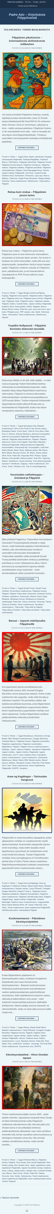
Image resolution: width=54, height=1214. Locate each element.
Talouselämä (13, 315)
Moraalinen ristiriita (23, 763)
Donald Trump (29, 588)
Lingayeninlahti (43, 902)
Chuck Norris (22, 431)
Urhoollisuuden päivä (10, 910)
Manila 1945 (23, 760)
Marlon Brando (7, 450)
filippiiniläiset (7, 747)
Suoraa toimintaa (25, 461)
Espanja (5, 296)
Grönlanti (5, 596)
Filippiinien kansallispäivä (29, 894)
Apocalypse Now (30, 426)
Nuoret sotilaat (41, 453)
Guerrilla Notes (22, 304)
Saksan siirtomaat (29, 602)
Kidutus (42, 1038)
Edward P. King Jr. (24, 891)
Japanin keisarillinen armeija (32, 1168)
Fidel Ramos (13, 162)
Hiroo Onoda (21, 1162)
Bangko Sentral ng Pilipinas (34, 293)
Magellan (36, 307)
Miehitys (5, 178)
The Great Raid (46, 1044)
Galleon (12, 304)
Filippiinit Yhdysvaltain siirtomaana (23, 594)
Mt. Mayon (31, 453)
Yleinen (12, 157)
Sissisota (5, 1176)
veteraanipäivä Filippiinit (28, 910)
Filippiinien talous (27, 301)
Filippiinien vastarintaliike (32, 744)
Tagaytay (24, 464)
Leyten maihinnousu (29, 757)
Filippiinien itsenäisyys (32, 165)
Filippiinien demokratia (27, 162)
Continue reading (27, 148)
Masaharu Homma (28, 1041)
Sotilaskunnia (26, 1176)
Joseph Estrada (40, 173)
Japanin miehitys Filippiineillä (13, 173)
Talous (4, 315)
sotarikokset (17, 1044)
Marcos (46, 176)
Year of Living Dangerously (36, 466)
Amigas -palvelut (39, 2)
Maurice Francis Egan (38, 596)
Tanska (48, 602)
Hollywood (41, 442)
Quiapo (44, 456)
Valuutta (5, 317)
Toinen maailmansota (18, 181)
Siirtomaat (45, 312)
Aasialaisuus (28, 736)
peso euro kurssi (39, 309)
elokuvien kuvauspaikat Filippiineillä (15, 437)
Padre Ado (13, 178)
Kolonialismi (19, 176)
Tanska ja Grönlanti (9, 604)
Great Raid (32, 442)
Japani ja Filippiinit (24, 749)
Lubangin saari (31, 1171)
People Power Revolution (27, 178)
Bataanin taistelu (21, 889)
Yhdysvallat (19, 607)
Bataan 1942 (7, 739)
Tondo (10, 466)
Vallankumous (32, 181)
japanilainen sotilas (43, 1165)
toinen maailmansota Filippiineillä (37, 908)
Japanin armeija (20, 1036)
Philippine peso (13, 312)
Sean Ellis (37, 458)
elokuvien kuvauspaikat (41, 434)
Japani (13, 749)
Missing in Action (19, 453)
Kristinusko (29, 176)
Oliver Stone (6, 456)
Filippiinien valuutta (42, 301)
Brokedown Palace (9, 431)
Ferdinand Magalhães (31, 160)
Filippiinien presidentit (33, 168)
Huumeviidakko (8, 447)
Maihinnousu (7, 760)
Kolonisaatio (24, 596)
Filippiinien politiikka (16, 168)
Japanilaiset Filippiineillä (41, 749)
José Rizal (29, 173)
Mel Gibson (43, 450)
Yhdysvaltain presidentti (30, 610)
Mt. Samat (29, 905)
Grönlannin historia (44, 594)
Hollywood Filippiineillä (10, 445)
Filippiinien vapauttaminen (12, 744)
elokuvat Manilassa (23, 434)
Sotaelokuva (13, 461)
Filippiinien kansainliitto (40, 741)
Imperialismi (14, 596)
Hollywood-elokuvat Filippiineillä (32, 445)
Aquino (31, 157)
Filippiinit (18, 170)
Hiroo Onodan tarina (21, 1165)
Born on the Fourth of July (24, 429)
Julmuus (22, 1038)
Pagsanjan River (27, 456)
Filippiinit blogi (7, 899)
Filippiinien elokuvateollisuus (20, 439)
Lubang (10, 1171)
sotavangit (35, 1044)
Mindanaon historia (17, 599)
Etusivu (28, 2)
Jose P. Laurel (18, 755)
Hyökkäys (6, 749)
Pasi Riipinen (36, 48)
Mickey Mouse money (10, 309)
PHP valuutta (25, 312)
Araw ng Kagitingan (31, 883)
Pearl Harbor (45, 763)
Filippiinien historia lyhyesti (12, 165)
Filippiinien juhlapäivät (10, 894)
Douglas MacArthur (40, 739)
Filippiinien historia (44, 162)
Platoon (37, 456)
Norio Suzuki (18, 1173)
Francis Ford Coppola (19, 442)
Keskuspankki (20, 307)
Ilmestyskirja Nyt (21, 447)
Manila (15, 760)
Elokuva (12, 434)
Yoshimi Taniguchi (9, 1181)
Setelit (37, 312)
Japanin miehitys (8, 752)
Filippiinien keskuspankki (18, 296)
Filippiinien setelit (12, 301)
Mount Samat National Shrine (13, 905)
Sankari (41, 1173)
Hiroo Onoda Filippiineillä (36, 1162)
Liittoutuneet (42, 757)
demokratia (39, 157)
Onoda (26, 1173)
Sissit (4, 766)
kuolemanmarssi (14, 757)
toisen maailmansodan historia (39, 1179)
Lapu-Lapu (39, 176)
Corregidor (46, 889)
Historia (46, 170)
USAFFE (15, 768)
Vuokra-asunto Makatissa (27, 6)
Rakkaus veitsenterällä (10, 458)
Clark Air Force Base (36, 431)
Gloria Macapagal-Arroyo (32, 170)
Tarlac (4, 908)
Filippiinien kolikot (36, 296)
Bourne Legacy (41, 429)
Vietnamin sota (19, 466)
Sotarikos (26, 1044)
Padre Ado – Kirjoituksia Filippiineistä (27, 16)
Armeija (47, 736)
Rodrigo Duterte (44, 178)
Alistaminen (38, 736)
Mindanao (5, 599)
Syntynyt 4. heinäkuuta (11, 464)
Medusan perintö (31, 450)
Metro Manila (7, 453)
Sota (9, 766)
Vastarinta (23, 768)
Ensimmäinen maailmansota (20, 591)
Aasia (26, 157)
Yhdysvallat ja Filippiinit (33, 607)
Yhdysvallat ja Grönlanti (11, 610)
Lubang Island (19, 1171)
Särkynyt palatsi (26, 458)
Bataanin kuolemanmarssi (22, 739)
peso (30, 309)
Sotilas (17, 1176)
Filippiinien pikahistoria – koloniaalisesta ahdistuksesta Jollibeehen (27, 41)
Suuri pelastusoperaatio (42, 461)
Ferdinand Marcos (9, 741)
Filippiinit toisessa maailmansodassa (34, 747)
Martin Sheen (19, 450)
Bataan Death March (35, 886)
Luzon (17, 1041)
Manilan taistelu (35, 760)
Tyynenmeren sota (26, 1046)
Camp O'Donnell (35, 889)
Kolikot (29, 307)
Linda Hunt (44, 447)
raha (32, 312)
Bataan (24, 886)
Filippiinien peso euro (15, 298)
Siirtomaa (5, 181)
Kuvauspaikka (34, 447)
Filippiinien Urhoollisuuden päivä (31, 897)
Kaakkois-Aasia (8, 176)
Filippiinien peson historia (33, 298)
